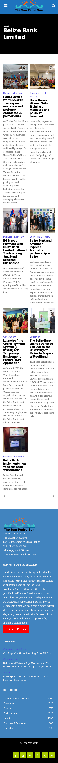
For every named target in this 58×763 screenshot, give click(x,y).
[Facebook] (16, 755)
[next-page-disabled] (52, 496)
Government (9, 336)
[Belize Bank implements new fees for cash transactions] (15, 439)
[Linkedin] (30, 755)
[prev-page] (5, 496)
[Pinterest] (37, 755)
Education (35, 336)
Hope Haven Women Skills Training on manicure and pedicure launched (39, 108)
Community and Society (38, 95)
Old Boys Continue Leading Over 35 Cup (27, 653)
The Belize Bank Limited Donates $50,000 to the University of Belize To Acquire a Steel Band (41, 348)
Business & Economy (13, 93)
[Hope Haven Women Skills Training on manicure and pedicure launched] (42, 76)
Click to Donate (16, 629)
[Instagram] (23, 755)
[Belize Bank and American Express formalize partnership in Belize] (42, 220)
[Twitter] (45, 755)
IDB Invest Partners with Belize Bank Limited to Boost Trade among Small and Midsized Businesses (15, 252)
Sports (6, 672)
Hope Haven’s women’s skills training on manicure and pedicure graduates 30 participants (13, 107)
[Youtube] (52, 755)
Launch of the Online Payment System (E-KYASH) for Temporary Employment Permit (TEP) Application (14, 352)
